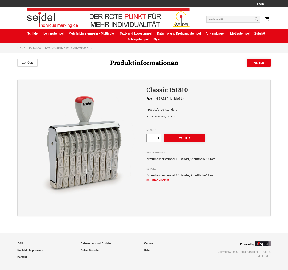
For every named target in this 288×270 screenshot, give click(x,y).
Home (21, 48)
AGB (20, 243)
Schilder (33, 33)
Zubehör (260, 33)
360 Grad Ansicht (157, 180)
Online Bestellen (90, 250)
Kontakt (22, 256)
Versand (149, 243)
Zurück (27, 62)
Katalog (35, 48)
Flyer (156, 39)
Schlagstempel (138, 39)
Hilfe (147, 250)
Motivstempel (240, 33)
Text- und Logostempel (136, 33)
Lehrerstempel (53, 33)
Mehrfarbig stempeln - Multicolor (92, 33)
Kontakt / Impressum (30, 250)
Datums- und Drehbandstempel (179, 33)
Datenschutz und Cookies (96, 243)
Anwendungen (215, 33)
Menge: (151, 130)
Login (260, 4)
